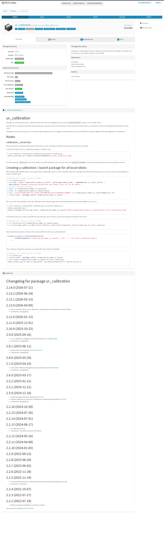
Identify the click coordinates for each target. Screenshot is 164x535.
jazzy (42, 17)
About (158, 3)
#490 (31, 482)
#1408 (55, 339)
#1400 (49, 339)
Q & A (120, 39)
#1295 (51, 368)
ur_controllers (38, 29)
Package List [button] (66, 3)
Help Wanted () (20, 96)
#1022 (23, 429)
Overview (19, 39)
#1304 (56, 368)
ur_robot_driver (48, 25)
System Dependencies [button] (94, 3)
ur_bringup (21, 29)
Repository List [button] (79, 3)
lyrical (95, 17)
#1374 (39, 350)
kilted (68, 17)
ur (16, 29)
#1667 (63, 309)
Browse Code (147, 28)
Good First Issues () (21, 99)
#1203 (41, 397)
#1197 (64, 399)
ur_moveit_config (61, 29)
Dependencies (87, 39)
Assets (52, 39)
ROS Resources (144, 3)
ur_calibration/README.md (13, 110)
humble (15, 17)
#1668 (68, 309)
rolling (122, 17)
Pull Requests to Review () (23, 102)
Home (5, 11)
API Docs (145, 23)
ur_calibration (23, 25)
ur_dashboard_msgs (49, 29)
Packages (13, 11)
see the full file (29, 508)
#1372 (34, 350)
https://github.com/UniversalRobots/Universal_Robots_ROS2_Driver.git (34, 73)
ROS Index (10, 2)
